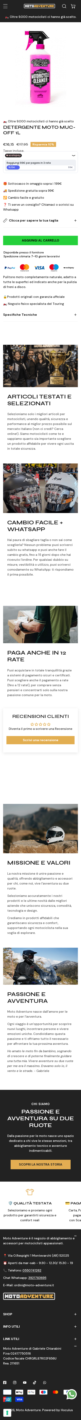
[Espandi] (5, 6)
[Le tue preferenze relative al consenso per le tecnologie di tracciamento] (7, 1413)
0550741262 (31, 1270)
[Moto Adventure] (39, 6)
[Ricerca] (64, 6)
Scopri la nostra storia (40, 1164)
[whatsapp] (71, 1394)
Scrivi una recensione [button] (40, 740)
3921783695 (37, 1278)
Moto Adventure (28, 1410)
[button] (73, 6)
